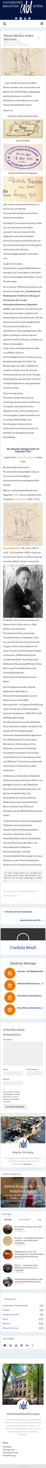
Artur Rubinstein (11, 548)
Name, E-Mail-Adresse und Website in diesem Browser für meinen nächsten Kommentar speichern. (11, 1097)
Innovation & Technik (10, 1314)
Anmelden (7, 1446)
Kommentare (24, 1219)
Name (6, 1069)
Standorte (6, 1323)
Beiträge (8, 1219)
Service (5, 1319)
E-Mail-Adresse (32, 1069)
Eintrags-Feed (9, 1449)
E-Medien (6, 1310)
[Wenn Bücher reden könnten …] (23, 62)
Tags (40, 1219)
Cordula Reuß (23, 947)
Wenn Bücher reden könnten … (19, 37)
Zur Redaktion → (27, 1164)
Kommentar (8, 1039)
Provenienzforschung (13, 891)
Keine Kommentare (22, 45)
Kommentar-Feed (10, 1452)
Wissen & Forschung (10, 45)
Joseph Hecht (20, 499)
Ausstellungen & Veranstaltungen (15, 1305)
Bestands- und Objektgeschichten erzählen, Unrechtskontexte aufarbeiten (28, 1240)
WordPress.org (9, 1455)
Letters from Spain (25, 457)
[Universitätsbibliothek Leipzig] (23, 7)
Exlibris (16, 494)
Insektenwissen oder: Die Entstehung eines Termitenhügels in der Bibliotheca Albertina (29, 1254)
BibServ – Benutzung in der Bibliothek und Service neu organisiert (26, 1267)
